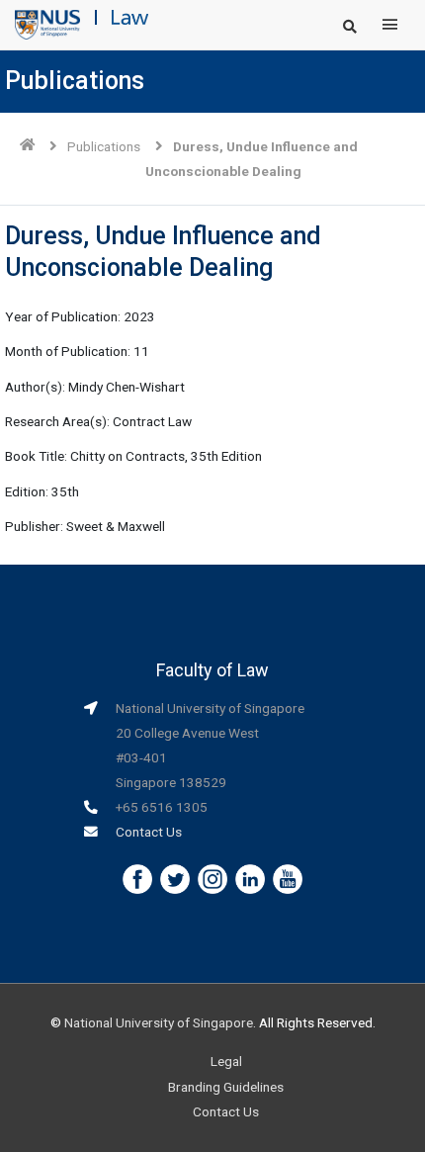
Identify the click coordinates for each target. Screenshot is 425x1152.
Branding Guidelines (226, 1087)
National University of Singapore (158, 1022)
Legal (226, 1061)
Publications (103, 146)
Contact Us (149, 832)
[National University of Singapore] (47, 24)
